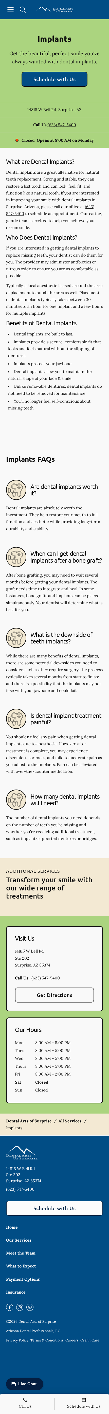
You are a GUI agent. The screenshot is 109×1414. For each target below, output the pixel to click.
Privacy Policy (17, 1340)
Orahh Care (89, 1340)
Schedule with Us (54, 79)
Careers (71, 1340)
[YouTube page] (29, 1307)
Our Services (18, 1240)
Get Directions (54, 995)
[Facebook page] (9, 1307)
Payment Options (23, 1279)
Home (12, 1227)
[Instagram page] (19, 1307)
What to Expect (21, 1265)
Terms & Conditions (46, 1340)
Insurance (16, 1292)
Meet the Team (20, 1253)
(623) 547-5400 (62, 124)
